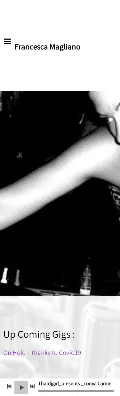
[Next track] (32, 386)
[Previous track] (9, 386)
